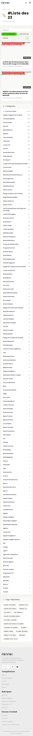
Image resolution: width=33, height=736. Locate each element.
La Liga (4, 681)
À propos (5, 715)
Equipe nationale (10, 609)
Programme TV (7, 704)
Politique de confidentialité (10, 724)
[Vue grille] (27, 38)
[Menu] (30, 2)
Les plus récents (9, 34)
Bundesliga (5, 684)
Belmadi (22, 635)
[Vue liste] (30, 38)
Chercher (5, 38)
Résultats (5, 708)
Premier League (7, 678)
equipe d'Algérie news (12, 616)
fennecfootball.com (16, 733)
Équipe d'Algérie (7, 698)
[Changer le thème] (26, 2)
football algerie (10, 620)
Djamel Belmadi (22, 631)
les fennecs (18, 612)
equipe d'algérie (10, 605)
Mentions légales (7, 721)
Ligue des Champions (9, 701)
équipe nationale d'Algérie (13, 624)
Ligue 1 (4, 675)
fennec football (10, 635)
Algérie (23, 628)
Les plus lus (24, 34)
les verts (7, 612)
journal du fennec (11, 628)
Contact (4, 718)
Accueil (4, 9)
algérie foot (23, 605)
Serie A (4, 687)
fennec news (8, 631)
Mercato (4, 695)
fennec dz (23, 609)
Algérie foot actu (11, 639)
